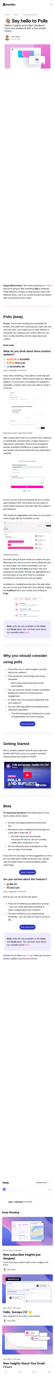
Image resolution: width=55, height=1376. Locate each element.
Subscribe (12, 370)
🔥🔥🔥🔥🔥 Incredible (18, 359)
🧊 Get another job (16, 366)
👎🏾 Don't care (13, 887)
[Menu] (51, 4)
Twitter (48, 285)
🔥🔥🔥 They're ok (16, 363)
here (27, 632)
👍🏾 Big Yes (12, 884)
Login (5, 370)
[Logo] (9, 4)
